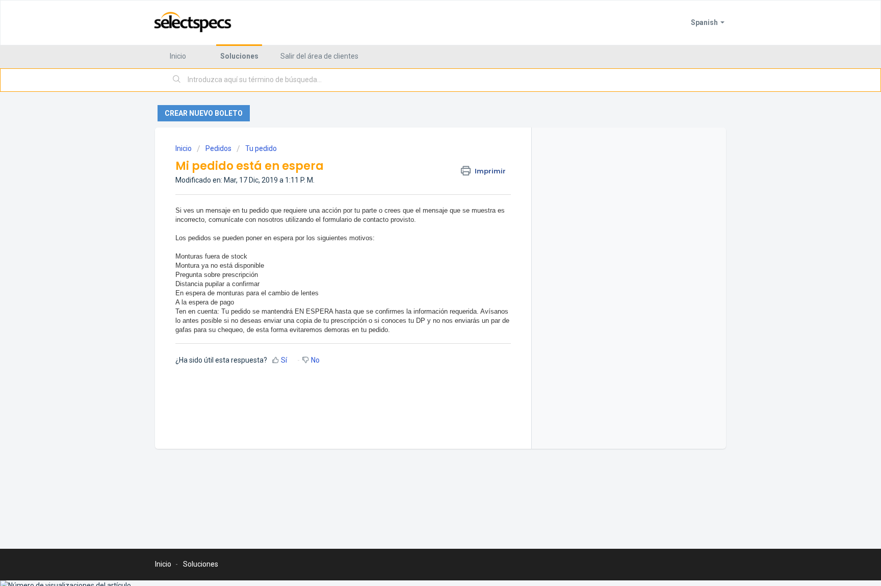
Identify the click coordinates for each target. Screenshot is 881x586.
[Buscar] (177, 80)
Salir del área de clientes (319, 56)
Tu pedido (261, 148)
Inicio (178, 56)
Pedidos (218, 148)
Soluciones (239, 56)
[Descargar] (421, 159)
